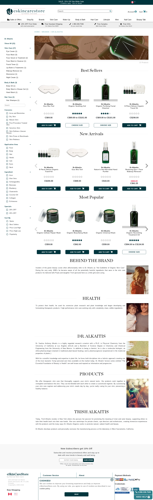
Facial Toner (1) (12, 64)
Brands (41, 20)
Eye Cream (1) (11, 51)
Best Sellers (14, 224)
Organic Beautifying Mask (77, 232)
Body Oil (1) (10, 86)
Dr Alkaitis (9, 39)
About (81, 475)
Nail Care (127, 20)
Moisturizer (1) (11, 74)
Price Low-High (15, 228)
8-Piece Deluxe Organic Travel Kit (134, 106)
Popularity (13, 234)
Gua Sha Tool (48, 105)
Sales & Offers (16, 20)
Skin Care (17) (10, 48)
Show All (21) (10, 43)
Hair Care (94, 20)
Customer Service (51, 475)
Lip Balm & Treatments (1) (16, 68)
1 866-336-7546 (78, 24)
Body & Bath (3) (11, 82)
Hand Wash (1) (11, 92)
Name (12, 221)
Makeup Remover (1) (14, 71)
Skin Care (54, 20)
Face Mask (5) (11, 55)
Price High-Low (15, 231)
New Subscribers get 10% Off (76, 448)
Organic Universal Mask (105, 232)
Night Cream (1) (12, 77)
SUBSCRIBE (88, 460)
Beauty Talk (141, 20)
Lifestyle (106, 20)
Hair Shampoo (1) (12, 100)
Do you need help (76, 26)
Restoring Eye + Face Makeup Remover (134, 169)
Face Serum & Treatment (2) (17, 58)
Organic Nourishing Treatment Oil (134, 233)
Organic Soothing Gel (77, 105)
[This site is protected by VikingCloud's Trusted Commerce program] (122, 490)
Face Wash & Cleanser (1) (16, 61)
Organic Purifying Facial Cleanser (105, 106)
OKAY (76, 494)
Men (117, 20)
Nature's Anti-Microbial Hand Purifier (105, 169)
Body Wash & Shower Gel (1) (17, 89)
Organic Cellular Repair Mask (49, 232)
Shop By (30, 20)
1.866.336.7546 (144, 492)
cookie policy (45, 489)
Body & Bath (80, 20)
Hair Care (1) (9, 97)
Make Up (66, 20)
